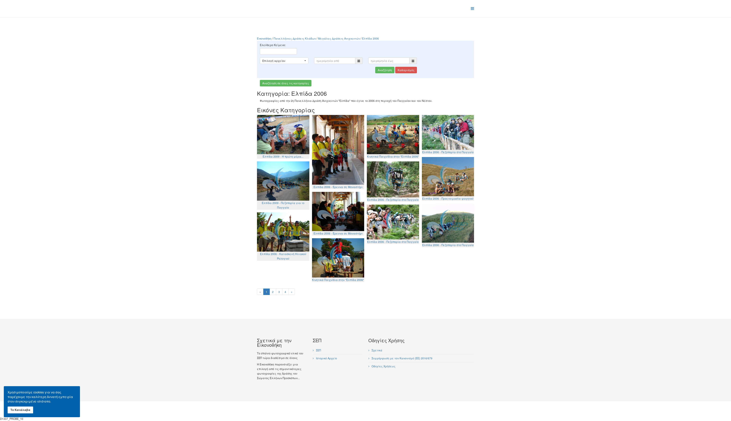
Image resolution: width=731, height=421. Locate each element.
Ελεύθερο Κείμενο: (273, 45)
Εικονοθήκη (264, 38)
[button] (284, 60)
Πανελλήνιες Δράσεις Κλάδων (295, 38)
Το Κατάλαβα (20, 410)
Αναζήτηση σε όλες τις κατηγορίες (285, 83)
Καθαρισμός (406, 70)
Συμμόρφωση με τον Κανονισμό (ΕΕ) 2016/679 (401, 358)
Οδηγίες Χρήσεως (383, 366)
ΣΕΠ (318, 350)
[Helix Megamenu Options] (472, 8)
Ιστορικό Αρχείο (326, 358)
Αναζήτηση (385, 70)
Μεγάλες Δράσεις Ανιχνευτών (339, 38)
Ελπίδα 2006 (370, 38)
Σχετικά (376, 350)
